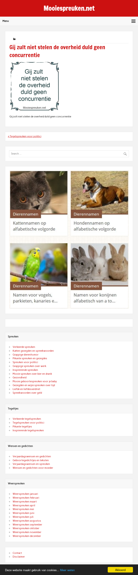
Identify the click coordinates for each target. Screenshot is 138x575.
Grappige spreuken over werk (29, 366)
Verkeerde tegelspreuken (27, 418)
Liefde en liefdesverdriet (26, 389)
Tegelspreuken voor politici (28, 422)
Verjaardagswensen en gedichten (32, 456)
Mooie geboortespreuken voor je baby (35, 381)
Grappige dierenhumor (26, 354)
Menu (6, 21)
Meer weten (67, 570)
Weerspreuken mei (23, 509)
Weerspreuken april (24, 505)
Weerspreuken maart (25, 501)
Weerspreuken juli (23, 516)
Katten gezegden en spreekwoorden (33, 350)
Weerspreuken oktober (26, 528)
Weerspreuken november (27, 532)
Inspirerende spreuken (25, 369)
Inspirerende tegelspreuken (28, 430)
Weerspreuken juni (23, 513)
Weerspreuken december (27, 536)
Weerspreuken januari (25, 493)
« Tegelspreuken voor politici (24, 136)
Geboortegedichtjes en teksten (31, 460)
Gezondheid (19, 377)
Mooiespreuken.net (69, 8)
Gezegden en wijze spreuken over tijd (34, 385)
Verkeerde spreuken (24, 346)
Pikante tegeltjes (22, 426)
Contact (17, 553)
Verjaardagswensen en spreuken (31, 464)
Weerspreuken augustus (27, 520)
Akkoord (120, 570)
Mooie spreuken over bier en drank (32, 373)
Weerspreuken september (27, 524)
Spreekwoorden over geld (27, 392)
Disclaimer (19, 556)
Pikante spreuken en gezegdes (30, 358)
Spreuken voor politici (25, 362)
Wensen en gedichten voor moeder (33, 467)
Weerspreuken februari (26, 497)
